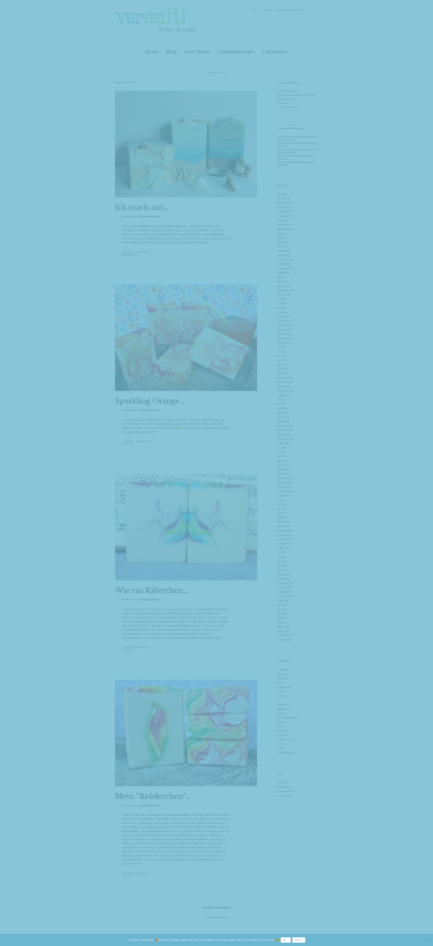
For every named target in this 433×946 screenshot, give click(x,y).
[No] (428, 940)
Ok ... (286, 940)
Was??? (298, 940)
